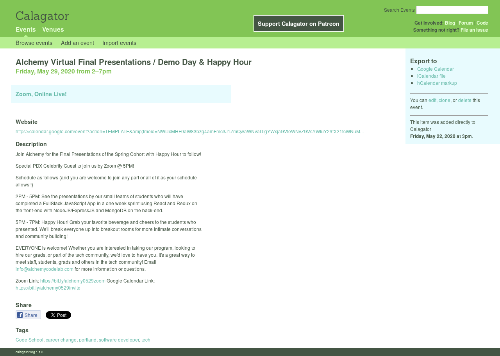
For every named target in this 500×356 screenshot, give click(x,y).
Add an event (77, 42)
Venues (53, 29)
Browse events (34, 42)
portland (87, 339)
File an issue (474, 29)
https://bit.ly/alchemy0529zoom (72, 280)
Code (482, 22)
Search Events (399, 9)
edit (432, 100)
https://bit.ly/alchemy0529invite (48, 287)
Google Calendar (435, 68)
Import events (119, 42)
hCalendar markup (437, 82)
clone (444, 100)
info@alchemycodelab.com (44, 268)
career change (61, 339)
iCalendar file (431, 75)
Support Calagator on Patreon (298, 23)
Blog (450, 22)
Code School (29, 339)
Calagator (42, 16)
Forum (466, 22)
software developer (119, 339)
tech (145, 339)
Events (26, 29)
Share (32, 314)
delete (464, 100)
